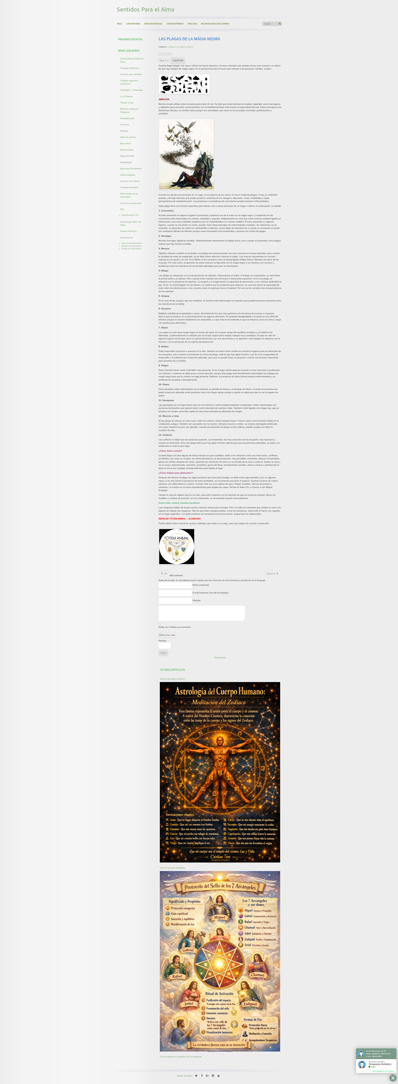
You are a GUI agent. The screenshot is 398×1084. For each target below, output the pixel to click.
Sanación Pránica (175, 23)
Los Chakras (126, 96)
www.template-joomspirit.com (396, 1072)
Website (197, 600)
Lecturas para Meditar (131, 74)
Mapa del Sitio (127, 156)
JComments (220, 657)
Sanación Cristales (153, 23)
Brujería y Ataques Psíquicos (129, 110)
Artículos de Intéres (129, 181)
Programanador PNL (130, 215)
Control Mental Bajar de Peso (131, 60)
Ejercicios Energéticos (131, 168)
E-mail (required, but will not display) (210, 593)
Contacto (124, 124)
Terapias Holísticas (129, 68)
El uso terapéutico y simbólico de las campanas (180, 1057)
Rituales (124, 131)
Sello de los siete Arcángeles (172, 868)
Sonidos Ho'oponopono (131, 246)
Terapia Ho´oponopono (131, 249)
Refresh (162, 641)
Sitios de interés (128, 137)
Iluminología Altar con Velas (130, 223)
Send (163, 653)
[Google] (207, 1075)
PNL (122, 209)
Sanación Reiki (133, 23)
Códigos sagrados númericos (129, 82)
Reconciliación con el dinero (215, 23)
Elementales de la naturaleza (129, 195)
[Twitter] (196, 1075)
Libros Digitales (127, 175)
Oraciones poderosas (130, 203)
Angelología (126, 162)
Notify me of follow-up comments (175, 627)
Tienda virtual (126, 102)
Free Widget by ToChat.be (383, 1071)
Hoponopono (126, 237)
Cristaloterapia (127, 118)
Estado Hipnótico (128, 231)
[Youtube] (218, 1075)
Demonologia (126, 150)
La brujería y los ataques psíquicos (180, 47)
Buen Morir (125, 143)
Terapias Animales (129, 187)
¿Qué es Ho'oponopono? (132, 243)
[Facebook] (201, 1075)
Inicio (119, 23)
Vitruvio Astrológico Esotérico (172, 679)
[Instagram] (213, 1075)
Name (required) (201, 585)
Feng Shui (192, 23)
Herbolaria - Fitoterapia (131, 90)
